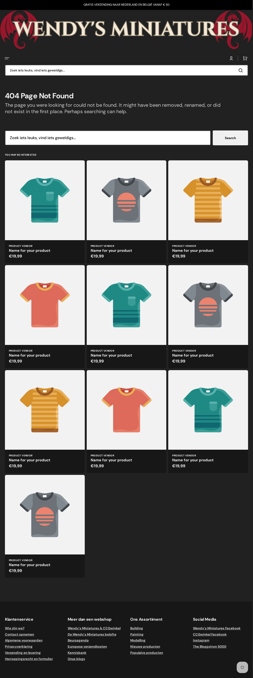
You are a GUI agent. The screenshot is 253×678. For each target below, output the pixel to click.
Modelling (136, 640)
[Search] (238, 69)
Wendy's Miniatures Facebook (214, 628)
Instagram (198, 640)
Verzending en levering (23, 653)
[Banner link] (124, 29)
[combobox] (124, 69)
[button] (6, 57)
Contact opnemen (19, 634)
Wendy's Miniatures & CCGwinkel (93, 628)
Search (226, 137)
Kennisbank (76, 653)
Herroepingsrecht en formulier (29, 659)
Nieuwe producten (143, 646)
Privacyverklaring (19, 646)
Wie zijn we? (14, 628)
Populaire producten (144, 653)
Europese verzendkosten (86, 646)
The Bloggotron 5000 (206, 646)
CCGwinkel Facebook (207, 634)
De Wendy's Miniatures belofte (91, 634)
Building (134, 628)
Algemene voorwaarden (23, 640)
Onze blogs (75, 659)
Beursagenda (77, 640)
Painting (135, 634)
